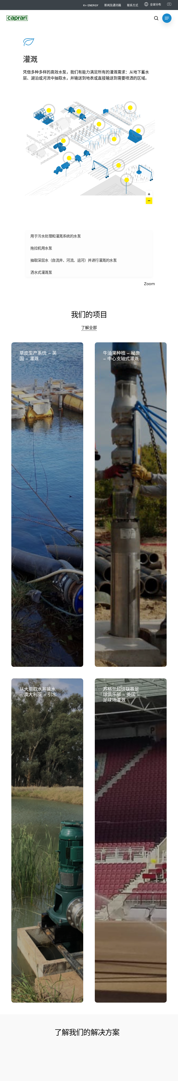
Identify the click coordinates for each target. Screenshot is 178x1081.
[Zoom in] (149, 194)
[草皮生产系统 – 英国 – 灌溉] (47, 504)
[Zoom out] (149, 200)
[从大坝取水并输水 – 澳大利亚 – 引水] (47, 840)
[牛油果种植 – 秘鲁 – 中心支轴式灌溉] (131, 504)
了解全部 (89, 327)
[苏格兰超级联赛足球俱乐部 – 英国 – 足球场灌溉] (131, 840)
